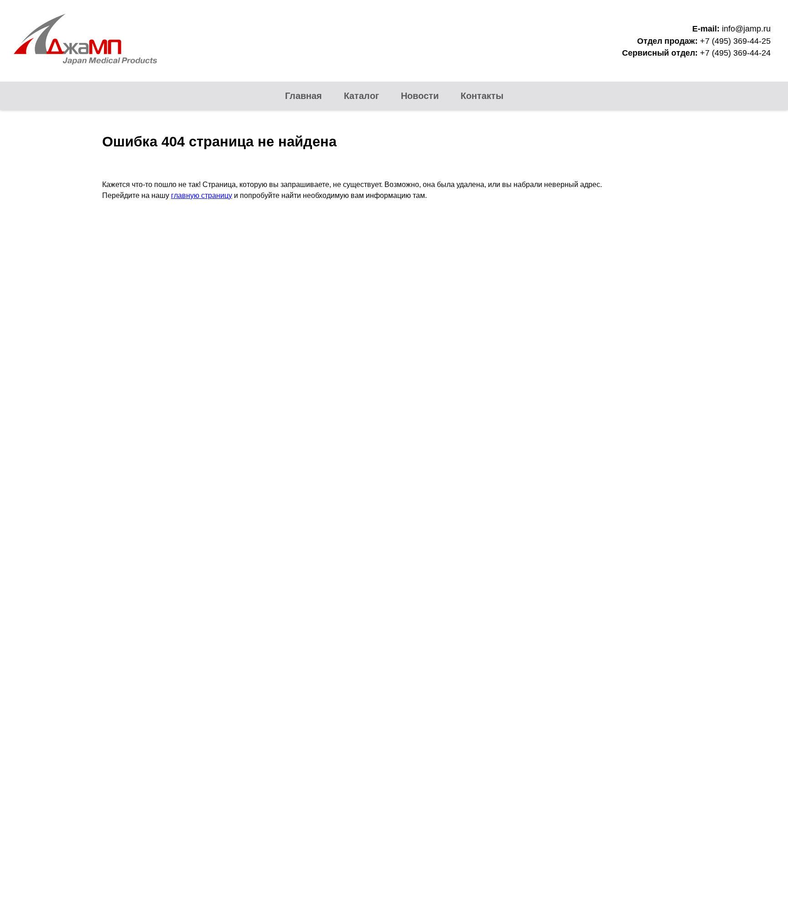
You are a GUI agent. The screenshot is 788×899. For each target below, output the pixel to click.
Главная (303, 96)
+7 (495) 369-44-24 (735, 52)
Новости (420, 96)
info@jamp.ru (746, 28)
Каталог (361, 96)
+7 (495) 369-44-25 (735, 41)
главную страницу (201, 195)
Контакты (482, 96)
